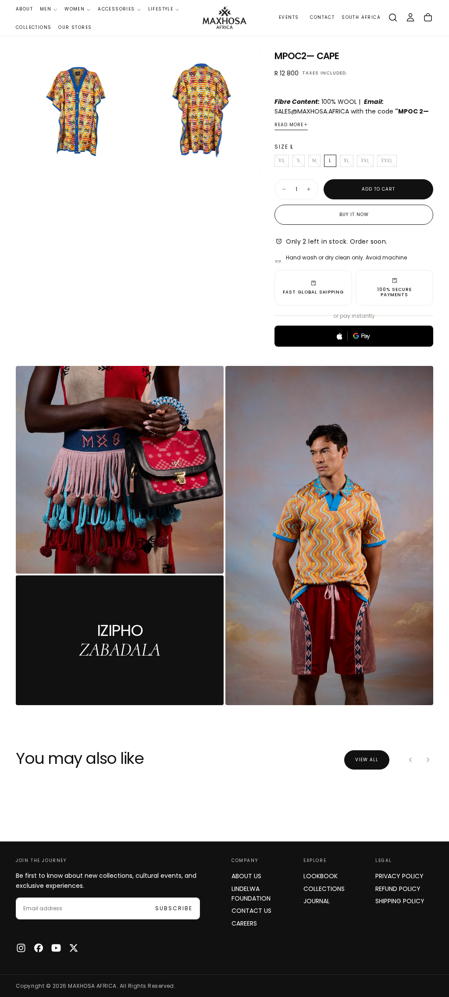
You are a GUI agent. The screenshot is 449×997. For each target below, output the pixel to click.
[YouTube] (56, 948)
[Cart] (428, 18)
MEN (45, 9)
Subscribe (173, 908)
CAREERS (244, 923)
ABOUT (24, 9)
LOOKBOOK (320, 876)
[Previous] (410, 760)
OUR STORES (75, 27)
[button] (361, 17)
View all (366, 759)
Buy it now (354, 214)
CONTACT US (251, 910)
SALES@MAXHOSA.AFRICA (311, 111)
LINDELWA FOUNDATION (251, 893)
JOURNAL (316, 901)
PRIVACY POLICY (399, 876)
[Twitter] (73, 948)
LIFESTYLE (161, 9)
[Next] (428, 760)
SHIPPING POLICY (399, 901)
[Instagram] (21, 948)
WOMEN (74, 9)
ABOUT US (246, 876)
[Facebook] (38, 948)
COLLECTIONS (33, 27)
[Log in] (410, 18)
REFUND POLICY (397, 888)
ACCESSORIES (116, 9)
